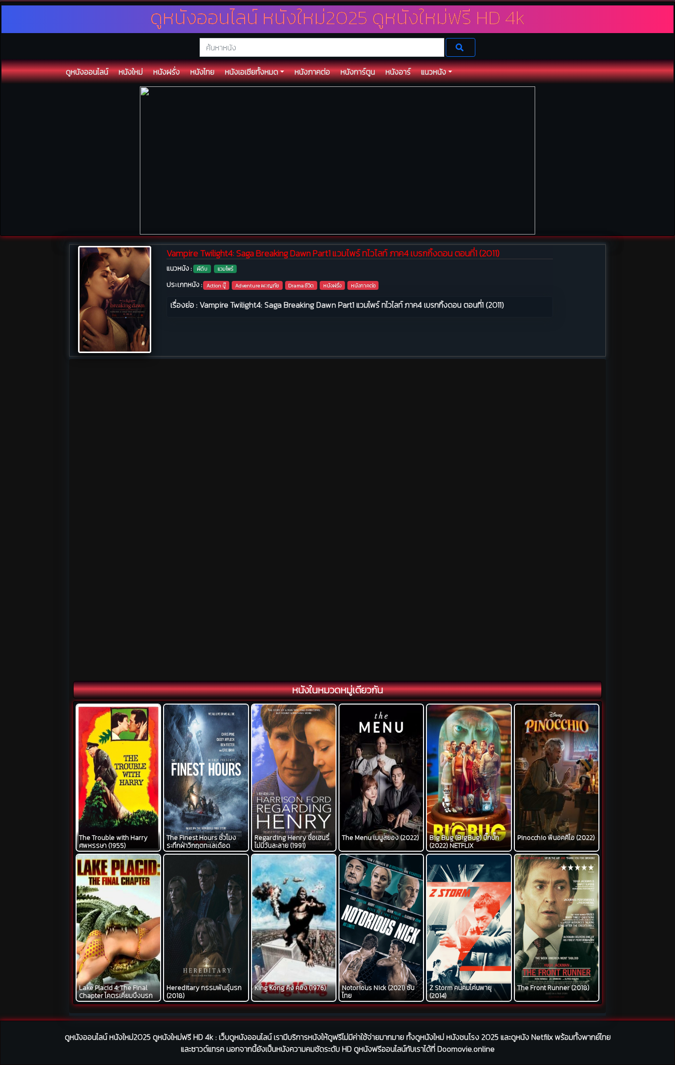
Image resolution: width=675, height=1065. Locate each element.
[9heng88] (337, 160)
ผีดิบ (202, 269)
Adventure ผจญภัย (257, 285)
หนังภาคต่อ (363, 285)
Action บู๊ (216, 285)
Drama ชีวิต (301, 285)
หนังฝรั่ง (332, 285)
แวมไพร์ (225, 269)
